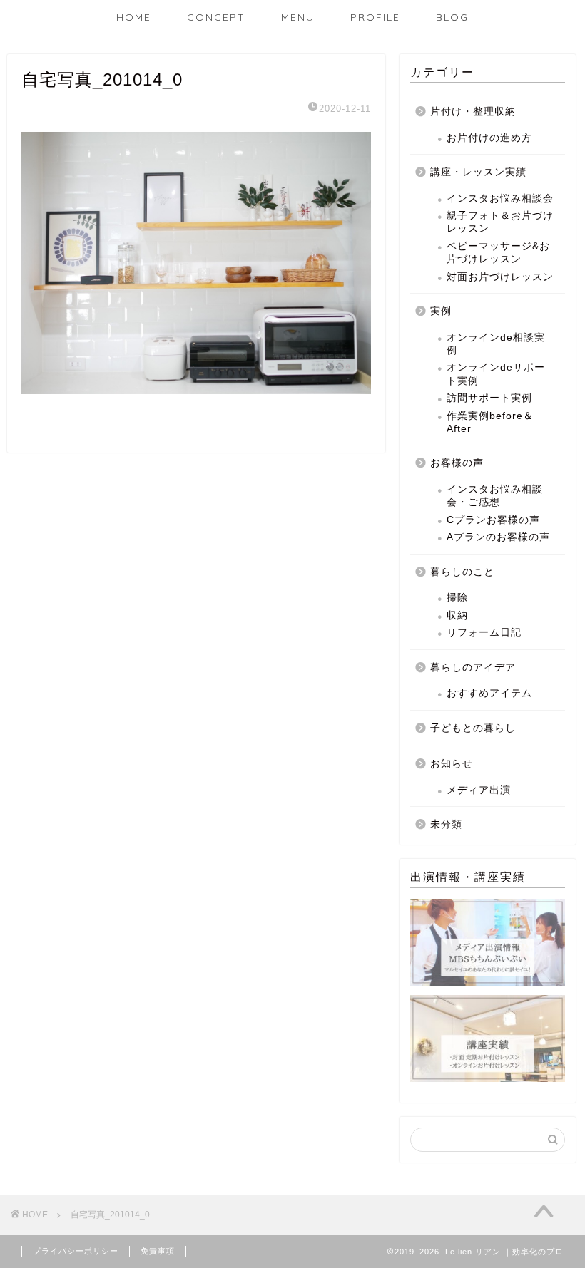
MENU (298, 17)
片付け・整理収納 (473, 111)
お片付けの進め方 (489, 138)
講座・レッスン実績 (478, 172)
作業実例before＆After (490, 422)
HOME (133, 17)
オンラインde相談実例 (496, 344)
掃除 (457, 597)
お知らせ (451, 763)
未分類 (446, 824)
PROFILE (375, 17)
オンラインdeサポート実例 (496, 374)
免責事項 (158, 1251)
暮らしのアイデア (473, 667)
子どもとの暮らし (473, 728)
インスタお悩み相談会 (500, 198)
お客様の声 (457, 463)
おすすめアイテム (489, 693)
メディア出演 (479, 790)
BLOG (452, 17)
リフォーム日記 (484, 632)
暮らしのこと (462, 572)
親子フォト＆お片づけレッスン (500, 222)
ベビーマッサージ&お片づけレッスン (498, 252)
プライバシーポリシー (75, 1251)
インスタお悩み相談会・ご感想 (495, 495)
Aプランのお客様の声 (498, 537)
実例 (441, 311)
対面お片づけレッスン (500, 277)
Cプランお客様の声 (493, 520)
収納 (457, 615)
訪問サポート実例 (489, 398)
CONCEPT (216, 17)
